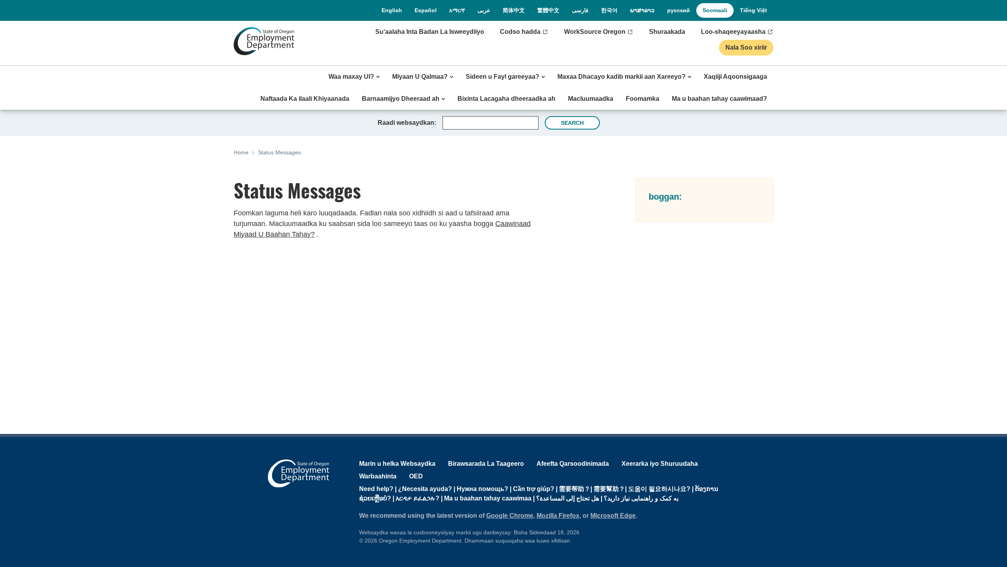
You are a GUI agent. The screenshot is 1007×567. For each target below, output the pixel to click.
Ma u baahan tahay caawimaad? (719, 98)
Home (241, 152)
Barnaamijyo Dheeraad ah (400, 98)
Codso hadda (520, 31)
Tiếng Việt (753, 10)
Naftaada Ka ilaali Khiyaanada (304, 98)
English (392, 10)
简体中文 (514, 10)
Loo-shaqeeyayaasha (733, 31)
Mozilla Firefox (558, 515)
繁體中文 (548, 10)
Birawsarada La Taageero (486, 463)
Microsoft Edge (613, 515)
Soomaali (715, 10)
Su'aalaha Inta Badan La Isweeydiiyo (429, 31)
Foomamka (642, 98)
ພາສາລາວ (642, 10)
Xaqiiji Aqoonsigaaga (735, 76)
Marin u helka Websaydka (397, 463)
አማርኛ (457, 10)
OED (416, 476)
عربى (484, 10)
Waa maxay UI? (351, 76)
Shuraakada (667, 31)
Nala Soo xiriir (746, 47)
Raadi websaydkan (406, 122)
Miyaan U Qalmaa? (420, 76)
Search (572, 123)
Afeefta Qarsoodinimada (573, 463)
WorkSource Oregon (594, 31)
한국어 (609, 10)
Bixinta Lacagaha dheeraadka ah (506, 98)
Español (426, 10)
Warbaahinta (378, 476)
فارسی (580, 10)
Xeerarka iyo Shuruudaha (660, 463)
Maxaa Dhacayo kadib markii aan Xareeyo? (621, 76)
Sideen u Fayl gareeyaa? (502, 76)
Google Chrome (509, 515)
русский (678, 10)
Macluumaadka (590, 98)
